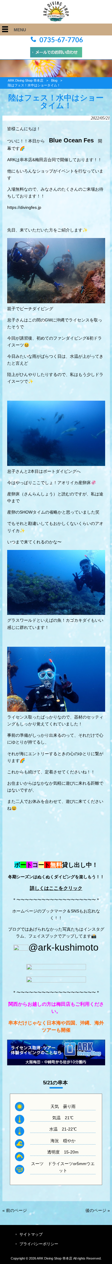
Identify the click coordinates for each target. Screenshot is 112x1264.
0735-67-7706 (61, 40)
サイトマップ (31, 1234)
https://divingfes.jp (24, 207)
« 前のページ (14, 1210)
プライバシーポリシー (38, 1244)
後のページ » (97, 1210)
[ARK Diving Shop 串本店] (56, 20)
